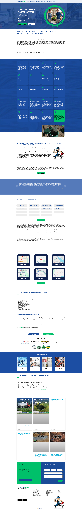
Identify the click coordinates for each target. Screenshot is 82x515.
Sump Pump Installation (46, 205)
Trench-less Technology (48, 491)
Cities (44, 1)
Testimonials (50, 1)
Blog (47, 1)
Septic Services (38, 1)
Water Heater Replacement (58, 208)
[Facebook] (18, 500)
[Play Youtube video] (53, 131)
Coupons (47, 494)
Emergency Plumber (34, 205)
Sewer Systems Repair (35, 491)
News (58, 490)
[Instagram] (25, 500)
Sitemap (59, 491)
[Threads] (26, 500)
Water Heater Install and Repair (49, 492)
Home (28, 1)
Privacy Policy (59, 492)
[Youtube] (21, 500)
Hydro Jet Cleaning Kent (36, 493)
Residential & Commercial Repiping (37, 495)
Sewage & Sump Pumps (36, 489)
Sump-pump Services (48, 489)
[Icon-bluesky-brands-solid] (23, 500)
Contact (54, 1)
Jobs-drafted (47, 495)
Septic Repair (34, 488)
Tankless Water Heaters (48, 490)
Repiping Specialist (34, 208)
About (42, 1)
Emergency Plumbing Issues (59, 205)
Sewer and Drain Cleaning (36, 490)
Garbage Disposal (35, 492)
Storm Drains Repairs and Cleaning (50, 488)
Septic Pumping (22, 208)
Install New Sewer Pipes (36, 494)
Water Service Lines (48, 493)
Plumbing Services (32, 1)
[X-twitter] (20, 500)
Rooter (46, 487)
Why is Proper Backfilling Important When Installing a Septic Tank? (41, 455)
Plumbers (22, 205)
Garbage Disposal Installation (46, 208)
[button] (17, 186)
